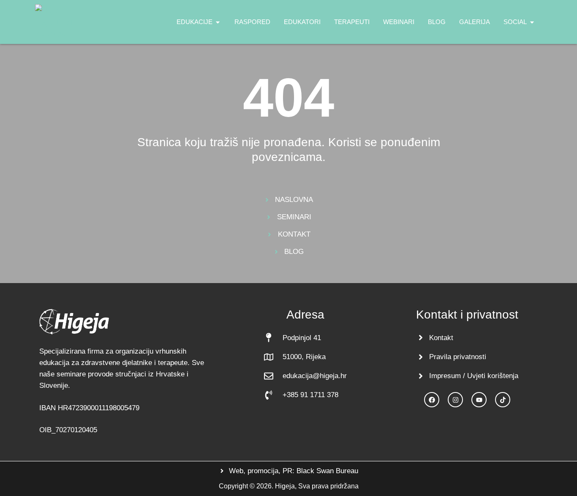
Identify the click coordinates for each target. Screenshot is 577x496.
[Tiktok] (502, 399)
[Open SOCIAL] (532, 22)
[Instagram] (455, 399)
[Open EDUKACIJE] (218, 22)
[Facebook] (431, 399)
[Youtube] (479, 399)
